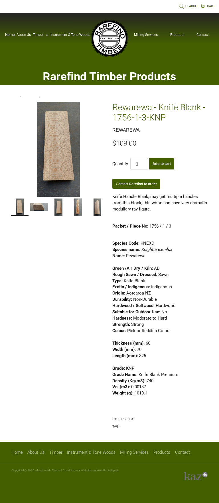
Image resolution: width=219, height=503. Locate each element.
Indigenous (127, 426)
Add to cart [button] (162, 163)
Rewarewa (48, 96)
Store (15, 96)
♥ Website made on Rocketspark (99, 470)
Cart (210, 6)
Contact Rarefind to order (136, 184)
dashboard (43, 470)
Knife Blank (30, 96)
